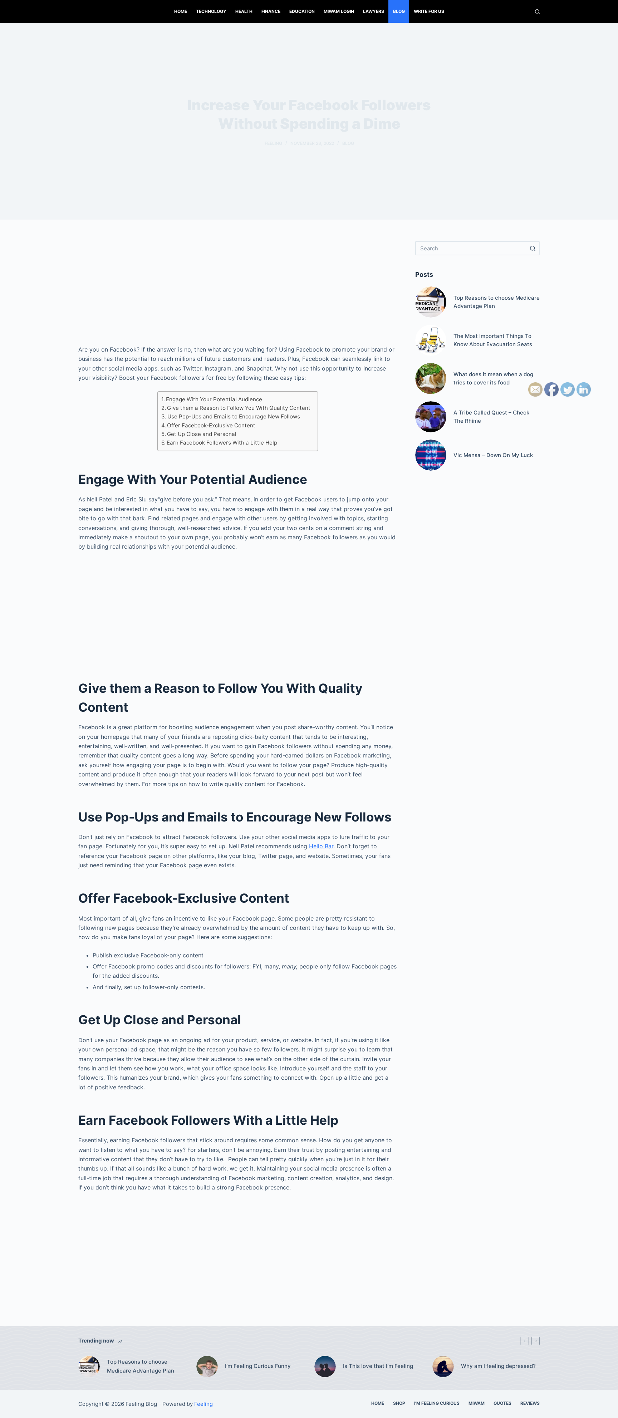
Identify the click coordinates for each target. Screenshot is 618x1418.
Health (243, 11)
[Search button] (532, 248)
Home (180, 11)
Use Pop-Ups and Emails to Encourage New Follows (233, 416)
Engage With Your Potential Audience (214, 399)
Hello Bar (321, 846)
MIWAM (477, 1403)
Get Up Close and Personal (201, 434)
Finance (270, 11)
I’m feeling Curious (437, 1403)
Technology (211, 11)
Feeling (273, 143)
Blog (399, 11)
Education (302, 11)
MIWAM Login (339, 11)
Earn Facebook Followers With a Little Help (222, 442)
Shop (399, 1403)
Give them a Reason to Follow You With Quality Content (238, 407)
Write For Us (429, 11)
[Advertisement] (237, 291)
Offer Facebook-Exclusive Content (211, 425)
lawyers (373, 11)
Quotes (502, 1403)
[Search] (537, 11)
